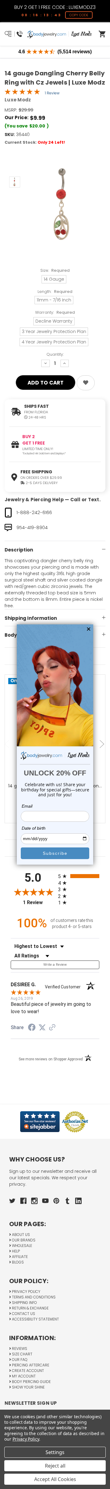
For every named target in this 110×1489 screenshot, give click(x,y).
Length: (55, 291)
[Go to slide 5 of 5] (8, 744)
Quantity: (55, 354)
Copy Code (78, 15)
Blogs (17, 1262)
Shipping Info (24, 1302)
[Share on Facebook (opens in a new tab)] (31, 1028)
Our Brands (23, 1240)
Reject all (55, 1465)
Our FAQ (19, 1359)
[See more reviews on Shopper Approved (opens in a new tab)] (52, 1027)
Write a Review (55, 965)
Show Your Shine (28, 1387)
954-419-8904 (32, 527)
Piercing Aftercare (30, 1365)
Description (19, 550)
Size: (55, 270)
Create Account (27, 1370)
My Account (23, 1376)
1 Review (52, 93)
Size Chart (21, 1354)
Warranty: (55, 312)
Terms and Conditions (33, 1297)
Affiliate (19, 1256)
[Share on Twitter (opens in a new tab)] (42, 1027)
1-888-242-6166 (34, 512)
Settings (55, 1452)
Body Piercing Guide (31, 1381)
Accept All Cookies (55, 1479)
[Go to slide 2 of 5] (103, 744)
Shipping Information (31, 618)
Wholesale (21, 1245)
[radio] (78, 876)
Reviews (19, 1348)
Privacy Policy (25, 1291)
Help (15, 1251)
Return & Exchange (30, 1308)
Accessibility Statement (35, 1319)
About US (20, 1234)
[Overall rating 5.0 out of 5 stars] (22, 93)
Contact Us (23, 1313)
